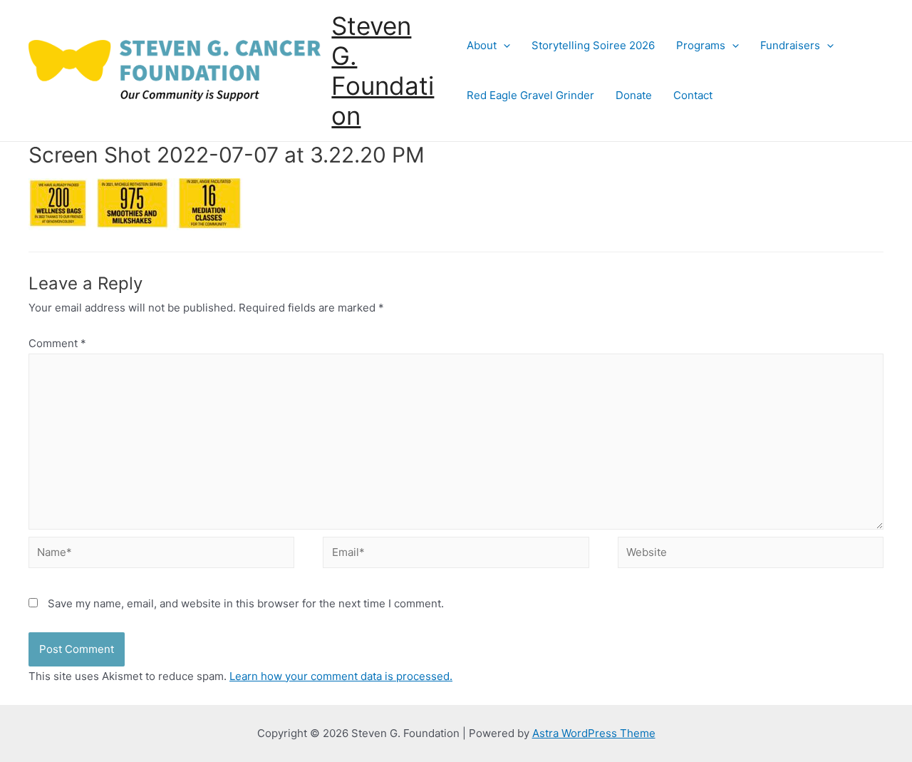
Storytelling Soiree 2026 (593, 45)
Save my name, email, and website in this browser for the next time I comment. (246, 603)
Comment (57, 343)
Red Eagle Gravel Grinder (530, 95)
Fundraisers (790, 45)
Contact (692, 95)
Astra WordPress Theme (594, 733)
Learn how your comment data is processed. (340, 676)
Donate (634, 95)
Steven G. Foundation (382, 70)
